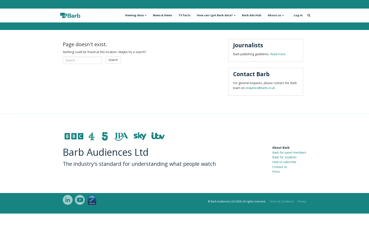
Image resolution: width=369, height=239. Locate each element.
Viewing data (134, 15)
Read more (278, 54)
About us (275, 15)
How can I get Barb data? (215, 15)
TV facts (184, 15)
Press (276, 171)
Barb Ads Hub (251, 15)
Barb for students (284, 157)
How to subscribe (284, 162)
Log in (298, 15)
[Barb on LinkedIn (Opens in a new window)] (68, 200)
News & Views (162, 15)
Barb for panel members (289, 152)
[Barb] (78, 15)
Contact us (279, 167)
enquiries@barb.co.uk (260, 88)
